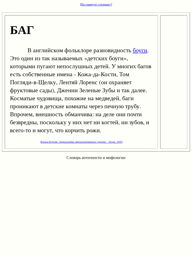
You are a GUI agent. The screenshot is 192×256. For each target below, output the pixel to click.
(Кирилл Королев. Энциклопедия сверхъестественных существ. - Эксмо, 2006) (81, 142)
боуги (140, 50)
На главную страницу (96, 4)
